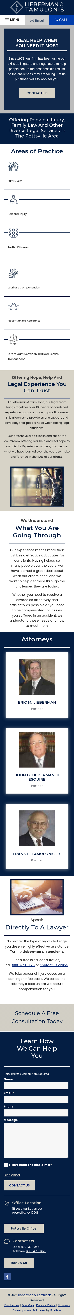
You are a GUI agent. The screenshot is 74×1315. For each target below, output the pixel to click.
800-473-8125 (23, 965)
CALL (63, 20)
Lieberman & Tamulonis (34, 1295)
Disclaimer (12, 1175)
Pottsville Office (23, 1228)
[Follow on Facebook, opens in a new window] (7, 1276)
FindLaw (55, 1310)
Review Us (19, 1262)
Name (8, 1079)
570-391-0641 (30, 1247)
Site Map (28, 1305)
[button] (12, 19)
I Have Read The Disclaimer (30, 1165)
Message (11, 1120)
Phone (8, 1106)
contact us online (54, 965)
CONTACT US (37, 93)
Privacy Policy (46, 1305)
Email (39, 20)
